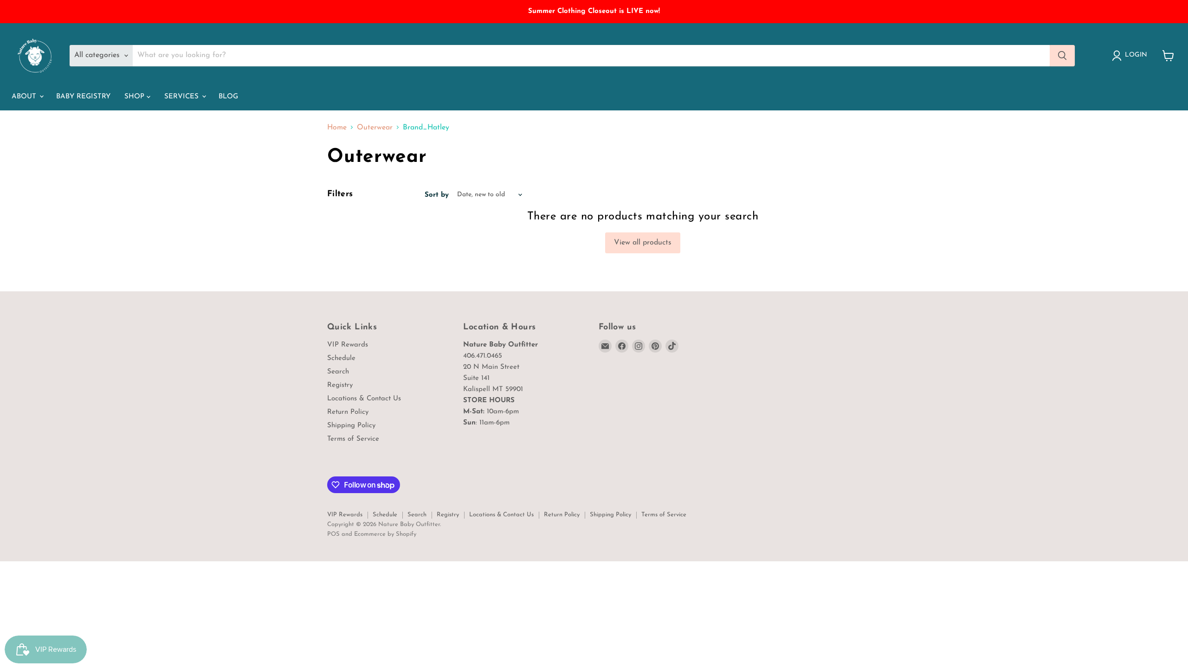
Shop (135, 96)
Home (337, 127)
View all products (642, 242)
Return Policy (347, 412)
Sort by (437, 195)
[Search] (1062, 55)
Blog (228, 96)
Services (182, 96)
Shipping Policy (351, 425)
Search (338, 371)
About (25, 96)
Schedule (341, 358)
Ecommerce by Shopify (385, 534)
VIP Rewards (347, 344)
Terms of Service (353, 439)
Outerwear (375, 127)
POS (333, 534)
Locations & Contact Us (364, 398)
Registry (340, 385)
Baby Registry (83, 96)
